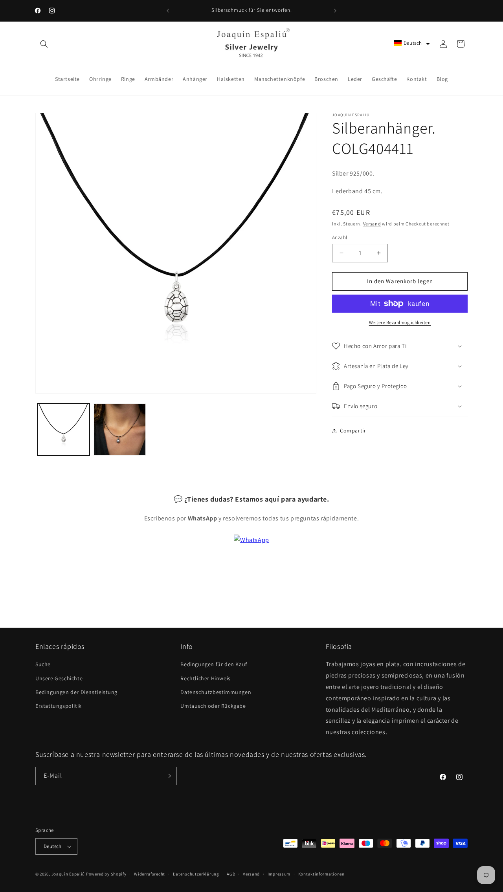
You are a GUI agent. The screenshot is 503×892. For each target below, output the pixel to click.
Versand (372, 224)
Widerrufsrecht (149, 873)
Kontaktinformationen (321, 873)
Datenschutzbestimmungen (215, 692)
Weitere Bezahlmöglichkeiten (400, 322)
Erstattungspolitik (58, 705)
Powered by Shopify (106, 874)
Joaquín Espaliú (68, 874)
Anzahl (339, 237)
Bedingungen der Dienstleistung (76, 692)
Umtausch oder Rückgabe (213, 705)
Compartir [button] (353, 430)
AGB (231, 873)
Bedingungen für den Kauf (213, 664)
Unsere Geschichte (59, 677)
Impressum (279, 873)
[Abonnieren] (167, 776)
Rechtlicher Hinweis (205, 677)
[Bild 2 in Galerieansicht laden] (120, 429)
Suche (43, 664)
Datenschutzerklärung (196, 873)
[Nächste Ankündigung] (335, 10)
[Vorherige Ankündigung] (167, 10)
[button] (44, 44)
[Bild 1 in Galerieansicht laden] (63, 429)
